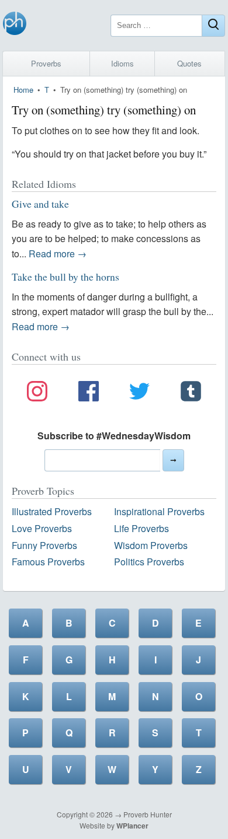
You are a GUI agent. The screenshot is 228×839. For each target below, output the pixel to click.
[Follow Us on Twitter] (139, 393)
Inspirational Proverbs (159, 511)
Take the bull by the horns (65, 277)
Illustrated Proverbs (52, 511)
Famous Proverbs (48, 561)
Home (23, 89)
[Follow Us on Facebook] (88, 393)
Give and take (40, 204)
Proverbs (46, 63)
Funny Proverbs (44, 545)
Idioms (122, 63)
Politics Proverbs (149, 561)
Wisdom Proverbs (151, 545)
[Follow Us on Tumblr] (191, 393)
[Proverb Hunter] (14, 25)
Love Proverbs (42, 528)
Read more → (58, 253)
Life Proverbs (141, 528)
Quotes (189, 63)
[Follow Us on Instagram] (37, 393)
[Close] (213, 26)
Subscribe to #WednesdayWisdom (114, 435)
